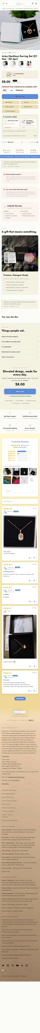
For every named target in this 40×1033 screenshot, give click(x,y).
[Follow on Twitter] (3, 965)
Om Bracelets (29, 920)
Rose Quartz (18, 930)
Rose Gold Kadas (11, 845)
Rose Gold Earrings (26, 901)
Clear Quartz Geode (31, 941)
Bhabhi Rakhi (31, 949)
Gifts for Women (7, 911)
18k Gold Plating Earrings (20, 899)
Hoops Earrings (33, 899)
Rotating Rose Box (7, 958)
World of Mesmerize (21, 976)
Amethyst (5, 932)
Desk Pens (17, 946)
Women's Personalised (8, 904)
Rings (27, 854)
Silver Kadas (27, 843)
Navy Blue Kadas (22, 845)
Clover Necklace (20, 880)
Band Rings (31, 837)
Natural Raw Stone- (7, 941)
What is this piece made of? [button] (10, 336)
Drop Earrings (16, 901)
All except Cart (10, 8)
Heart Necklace (31, 884)
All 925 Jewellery (7, 868)
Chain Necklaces (18, 830)
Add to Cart (20, 391)
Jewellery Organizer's (24, 955)
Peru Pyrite (17, 941)
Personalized (14, 859)
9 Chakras (16, 932)
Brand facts (5, 784)
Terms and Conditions (8, 808)
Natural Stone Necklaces (9, 935)
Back (4, 8)
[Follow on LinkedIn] (22, 965)
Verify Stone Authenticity (9, 820)
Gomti (10, 932)
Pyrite (24, 930)
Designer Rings (16, 839)
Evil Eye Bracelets (19, 893)
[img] (7, 509)
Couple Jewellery (18, 911)
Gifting (16, 958)
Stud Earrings (16, 850)
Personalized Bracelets (25, 847)
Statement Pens (25, 946)
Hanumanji (26, 862)
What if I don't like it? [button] (8, 357)
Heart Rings (33, 888)
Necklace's (17, 908)
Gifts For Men (6, 871)
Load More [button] (20, 698)
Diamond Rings (24, 888)
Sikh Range (31, 857)
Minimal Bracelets (8, 895)
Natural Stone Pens (7, 946)
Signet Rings (23, 837)
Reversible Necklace (20, 884)
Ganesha (4, 865)
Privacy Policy (6, 804)
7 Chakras (29, 930)
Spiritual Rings (26, 839)
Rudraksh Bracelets (32, 922)
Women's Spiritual (7, 908)
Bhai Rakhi (23, 949)
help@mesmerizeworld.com (16, 777)
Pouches (14, 955)
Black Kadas (19, 843)
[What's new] (32, 3)
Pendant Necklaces (30, 830)
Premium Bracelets (19, 895)
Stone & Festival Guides (9, 801)
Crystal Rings (15, 888)
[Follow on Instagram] (8, 965)
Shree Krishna (20, 865)
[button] (3, 3)
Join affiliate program (8, 794)
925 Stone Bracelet (26, 868)
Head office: (5, 756)
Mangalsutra (29, 908)
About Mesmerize (7, 797)
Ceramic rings (14, 837)
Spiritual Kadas (13, 847)
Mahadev (33, 862)
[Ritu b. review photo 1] (20, 637)
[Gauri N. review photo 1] (20, 531)
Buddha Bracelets (7, 920)
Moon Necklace (31, 935)
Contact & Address (8, 811)
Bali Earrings (24, 850)
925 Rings (16, 868)
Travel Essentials (7, 955)
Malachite (11, 943)
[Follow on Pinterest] (12, 965)
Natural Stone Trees (8, 930)
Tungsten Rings (6, 839)
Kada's (23, 854)
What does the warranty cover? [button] (11, 352)
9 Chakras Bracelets (19, 922)
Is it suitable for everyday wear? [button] (11, 341)
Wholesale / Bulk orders (9, 790)
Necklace (17, 854)
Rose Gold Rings (7, 890)
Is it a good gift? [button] (6, 347)
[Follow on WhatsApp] (27, 965)
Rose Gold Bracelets (32, 893)
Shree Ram (11, 865)
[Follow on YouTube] (17, 965)
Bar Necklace (22, 935)
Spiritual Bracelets (8, 924)
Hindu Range (5, 859)
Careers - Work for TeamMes (7, 816)
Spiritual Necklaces (20, 832)
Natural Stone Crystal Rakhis (10, 949)
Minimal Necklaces (7, 832)
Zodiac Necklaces (7, 884)
